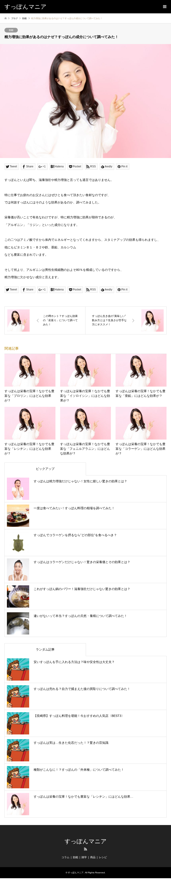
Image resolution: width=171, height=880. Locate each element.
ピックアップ (45, 468)
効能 (11, 30)
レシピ (103, 857)
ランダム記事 (45, 649)
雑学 (84, 857)
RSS (85, 849)
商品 (93, 857)
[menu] (164, 6)
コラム (65, 857)
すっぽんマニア (86, 841)
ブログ (14, 18)
